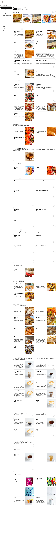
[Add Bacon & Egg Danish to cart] (54, 314)
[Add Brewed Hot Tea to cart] (33, 461)
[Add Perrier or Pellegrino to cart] (54, 485)
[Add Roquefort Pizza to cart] (54, 110)
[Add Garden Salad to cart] (49, 21)
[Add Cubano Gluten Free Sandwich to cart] (54, 76)
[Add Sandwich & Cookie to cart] (54, 134)
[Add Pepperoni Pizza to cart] (54, 91)
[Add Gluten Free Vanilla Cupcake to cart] (33, 261)
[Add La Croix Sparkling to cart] (33, 494)
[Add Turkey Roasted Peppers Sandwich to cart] (40, 21)
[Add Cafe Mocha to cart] (54, 397)
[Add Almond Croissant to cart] (33, 314)
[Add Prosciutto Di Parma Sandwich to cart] (30, 21)
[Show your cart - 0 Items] (54, 2)
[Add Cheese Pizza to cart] (54, 100)
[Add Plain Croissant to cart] (33, 333)
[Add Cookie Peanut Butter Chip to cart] (54, 187)
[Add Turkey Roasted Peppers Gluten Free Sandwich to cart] (33, 67)
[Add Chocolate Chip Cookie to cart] (33, 187)
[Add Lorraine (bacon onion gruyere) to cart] (33, 300)
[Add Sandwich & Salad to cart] (33, 134)
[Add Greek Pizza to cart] (33, 100)
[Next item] (55, 12)
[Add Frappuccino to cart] (54, 435)
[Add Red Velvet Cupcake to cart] (33, 251)
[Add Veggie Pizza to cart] (33, 120)
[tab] (15, 9)
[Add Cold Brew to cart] (54, 368)
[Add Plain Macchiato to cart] (33, 397)
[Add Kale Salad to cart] (54, 174)
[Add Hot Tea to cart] (54, 426)
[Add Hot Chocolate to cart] (54, 504)
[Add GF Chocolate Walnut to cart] (33, 225)
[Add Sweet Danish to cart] (33, 324)
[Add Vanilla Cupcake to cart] (54, 242)
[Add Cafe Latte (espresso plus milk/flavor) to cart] (33, 387)
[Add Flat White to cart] (54, 416)
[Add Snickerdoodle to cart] (33, 216)
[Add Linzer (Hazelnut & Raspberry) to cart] (54, 225)
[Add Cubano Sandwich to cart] (33, 76)
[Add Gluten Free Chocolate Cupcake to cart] (54, 251)
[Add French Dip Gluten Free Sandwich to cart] (54, 57)
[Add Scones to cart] (54, 343)
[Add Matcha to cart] (33, 445)
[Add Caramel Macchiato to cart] (54, 387)
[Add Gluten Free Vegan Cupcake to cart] (54, 261)
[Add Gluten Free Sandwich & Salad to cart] (33, 144)
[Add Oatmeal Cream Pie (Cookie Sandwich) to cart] (54, 197)
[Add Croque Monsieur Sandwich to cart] (21, 21)
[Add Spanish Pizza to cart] (33, 110)
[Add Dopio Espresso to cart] (33, 426)
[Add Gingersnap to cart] (54, 206)
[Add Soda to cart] (33, 504)
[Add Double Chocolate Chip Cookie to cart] (54, 216)
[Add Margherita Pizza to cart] (33, 91)
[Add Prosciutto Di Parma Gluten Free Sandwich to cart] (54, 67)
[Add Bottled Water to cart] (54, 494)
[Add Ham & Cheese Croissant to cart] (54, 333)
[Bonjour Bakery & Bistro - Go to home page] (2, 2)
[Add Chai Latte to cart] (33, 435)
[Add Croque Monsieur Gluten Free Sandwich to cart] (33, 57)
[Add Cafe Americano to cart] (54, 378)
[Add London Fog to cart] (33, 470)
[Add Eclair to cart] (33, 353)
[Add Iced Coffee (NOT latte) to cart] (33, 378)
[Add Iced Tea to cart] (54, 461)
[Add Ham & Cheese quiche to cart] (33, 290)
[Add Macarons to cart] (33, 276)
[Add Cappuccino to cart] (54, 407)
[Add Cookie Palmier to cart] (33, 197)
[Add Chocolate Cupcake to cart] (33, 242)
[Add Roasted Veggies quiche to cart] (54, 290)
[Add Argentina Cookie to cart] (33, 206)
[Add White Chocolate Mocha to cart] (33, 407)
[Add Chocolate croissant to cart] (33, 343)
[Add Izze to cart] (33, 485)
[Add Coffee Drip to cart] (33, 368)
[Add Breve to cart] (33, 416)
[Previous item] (53, 12)
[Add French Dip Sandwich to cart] (54, 38)
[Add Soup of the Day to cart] (33, 159)
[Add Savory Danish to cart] (54, 324)
